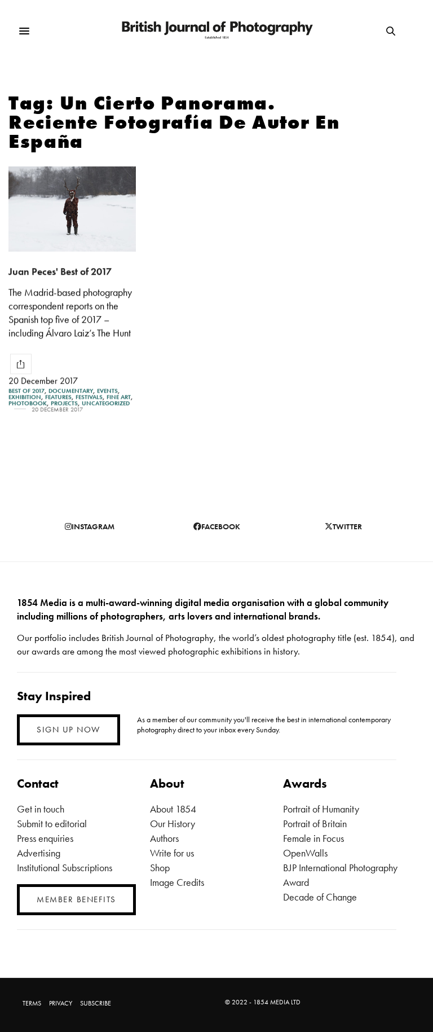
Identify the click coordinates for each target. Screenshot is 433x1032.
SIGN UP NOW (68, 729)
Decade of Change (320, 896)
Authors (164, 838)
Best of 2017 (26, 391)
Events (107, 391)
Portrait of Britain (315, 823)
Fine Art (119, 397)
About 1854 (173, 808)
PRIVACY (60, 1003)
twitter (347, 526)
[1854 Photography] (217, 31)
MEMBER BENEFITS (76, 899)
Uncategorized (106, 403)
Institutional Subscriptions (64, 867)
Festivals (89, 397)
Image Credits (177, 882)
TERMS (32, 1003)
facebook (220, 526)
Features (58, 397)
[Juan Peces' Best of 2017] (72, 209)
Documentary (70, 391)
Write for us (172, 852)
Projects (64, 403)
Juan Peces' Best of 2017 (60, 271)
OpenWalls (305, 852)
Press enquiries (45, 838)
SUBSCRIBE (95, 1003)
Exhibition (24, 397)
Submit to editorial (52, 823)
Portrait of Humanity (321, 808)
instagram (93, 526)
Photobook (27, 403)
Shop (160, 867)
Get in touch (40, 808)
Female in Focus (313, 838)
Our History (172, 823)
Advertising (38, 852)
